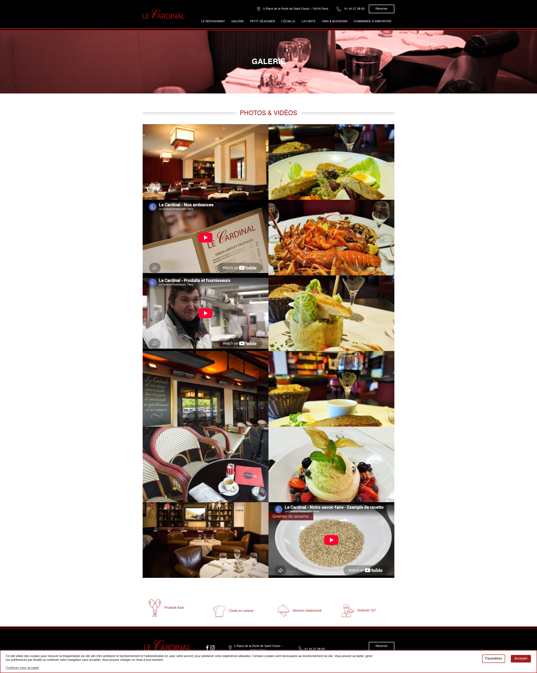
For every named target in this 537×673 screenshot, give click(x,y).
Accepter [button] (521, 658)
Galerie (237, 21)
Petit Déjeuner (262, 21)
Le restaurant (213, 21)
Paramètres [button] (493, 658)
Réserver (381, 8)
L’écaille (288, 21)
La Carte (309, 21)
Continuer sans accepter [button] (22, 667)
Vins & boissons (334, 21)
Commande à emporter (372, 21)
